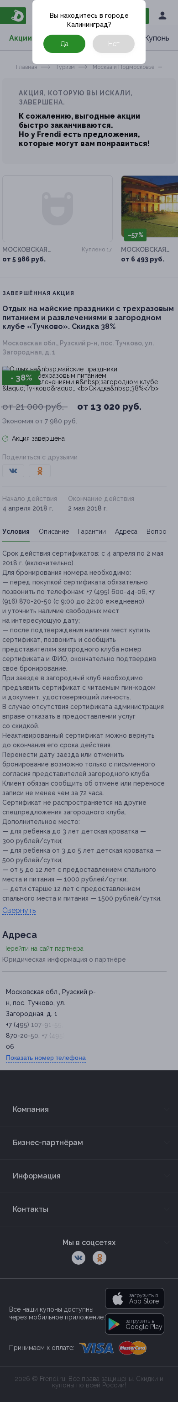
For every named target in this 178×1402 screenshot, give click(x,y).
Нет (114, 43)
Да (64, 43)
